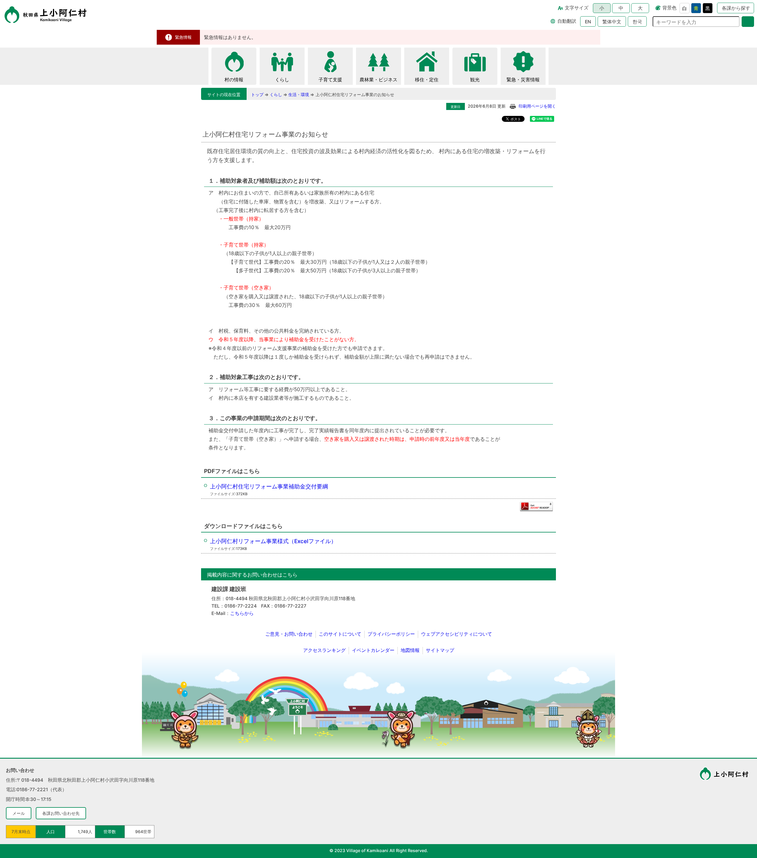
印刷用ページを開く (537, 106)
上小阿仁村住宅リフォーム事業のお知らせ (355, 94)
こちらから (242, 613)
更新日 (455, 107)
